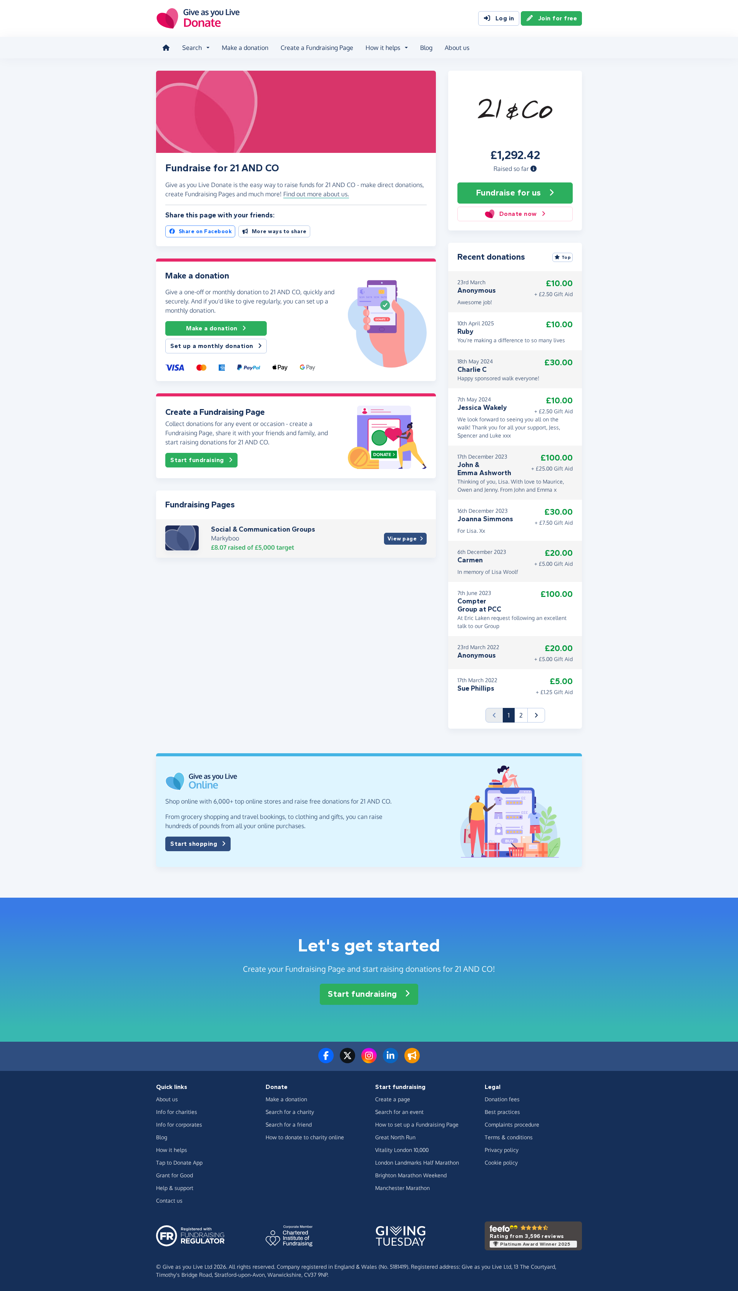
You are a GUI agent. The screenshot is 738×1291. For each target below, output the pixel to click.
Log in (504, 18)
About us (457, 47)
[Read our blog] (412, 1060)
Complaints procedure (512, 1124)
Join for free (557, 18)
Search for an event (399, 1112)
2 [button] (521, 715)
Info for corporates (179, 1124)
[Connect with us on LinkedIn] (390, 1060)
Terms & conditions (509, 1137)
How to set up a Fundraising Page (417, 1124)
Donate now (518, 213)
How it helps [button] (383, 47)
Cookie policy (501, 1162)
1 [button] (511, 715)
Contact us (169, 1200)
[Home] (166, 47)
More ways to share (279, 231)
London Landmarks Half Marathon (417, 1162)
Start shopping (193, 843)
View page (402, 538)
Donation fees (502, 1099)
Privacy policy (502, 1150)
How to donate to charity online (305, 1137)
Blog (426, 47)
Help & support (174, 1188)
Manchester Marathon (402, 1188)
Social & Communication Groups (263, 529)
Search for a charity (290, 1112)
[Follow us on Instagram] (369, 1060)
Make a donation (245, 47)
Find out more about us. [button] (316, 194)
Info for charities (176, 1112)
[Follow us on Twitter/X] (347, 1060)
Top (566, 257)
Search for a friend (289, 1124)
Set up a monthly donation (211, 346)
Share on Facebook (205, 231)
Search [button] (192, 47)
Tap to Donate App (179, 1162)
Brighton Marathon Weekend (411, 1175)
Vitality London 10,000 (402, 1150)
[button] (533, 168)
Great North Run (395, 1137)
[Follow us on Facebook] (326, 1060)
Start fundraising (197, 460)
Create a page (392, 1099)
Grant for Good (174, 1175)
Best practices (502, 1112)
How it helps (171, 1150)
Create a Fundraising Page (317, 47)
